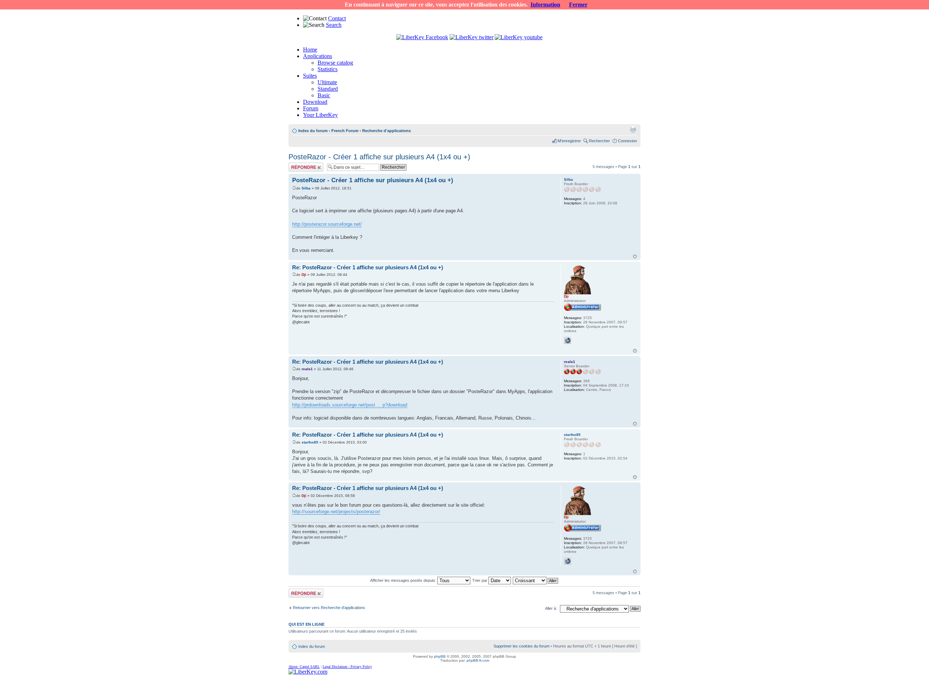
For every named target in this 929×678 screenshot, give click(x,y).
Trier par (480, 580)
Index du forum (313, 130)
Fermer (578, 4)
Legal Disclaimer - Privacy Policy (347, 667)
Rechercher (599, 141)
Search (333, 25)
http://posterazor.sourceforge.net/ (327, 224)
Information (545, 4)
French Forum (345, 130)
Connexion (627, 141)
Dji (304, 275)
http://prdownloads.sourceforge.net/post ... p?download (349, 405)
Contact (337, 18)
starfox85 (310, 442)
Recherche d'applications (386, 130)
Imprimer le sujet (633, 129)
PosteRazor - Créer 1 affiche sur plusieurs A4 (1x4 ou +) (379, 157)
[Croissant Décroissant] (536, 580)
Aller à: (551, 608)
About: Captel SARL (304, 667)
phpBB (440, 656)
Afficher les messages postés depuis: (403, 580)
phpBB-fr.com (478, 660)
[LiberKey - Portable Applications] (307, 672)
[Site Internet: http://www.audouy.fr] (567, 340)
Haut (635, 256)
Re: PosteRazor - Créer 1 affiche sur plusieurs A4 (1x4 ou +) (367, 267)
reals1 (307, 369)
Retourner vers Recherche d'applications (329, 607)
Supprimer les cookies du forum (521, 646)
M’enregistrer (569, 141)
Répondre (297, 165)
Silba (306, 188)
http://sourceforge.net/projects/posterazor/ (336, 511)
